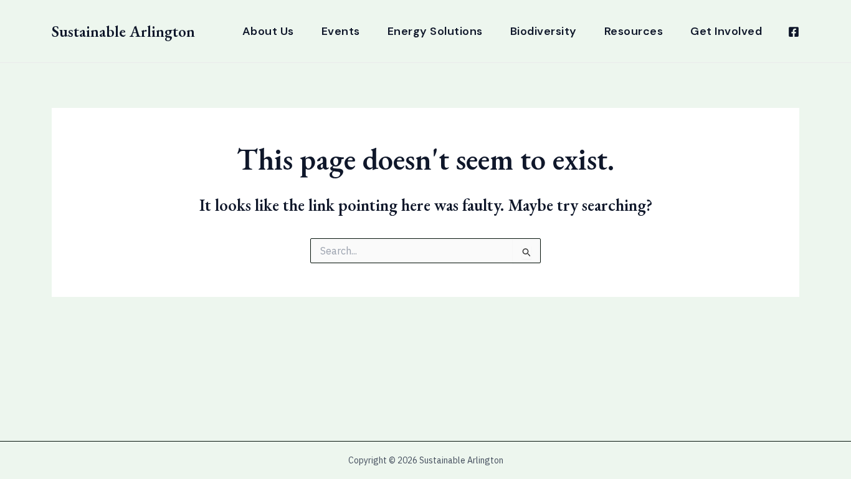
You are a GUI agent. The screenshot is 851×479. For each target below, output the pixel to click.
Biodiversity (543, 31)
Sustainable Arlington (123, 31)
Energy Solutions (435, 31)
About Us (268, 31)
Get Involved (726, 31)
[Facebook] (793, 31)
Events (340, 31)
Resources (633, 31)
